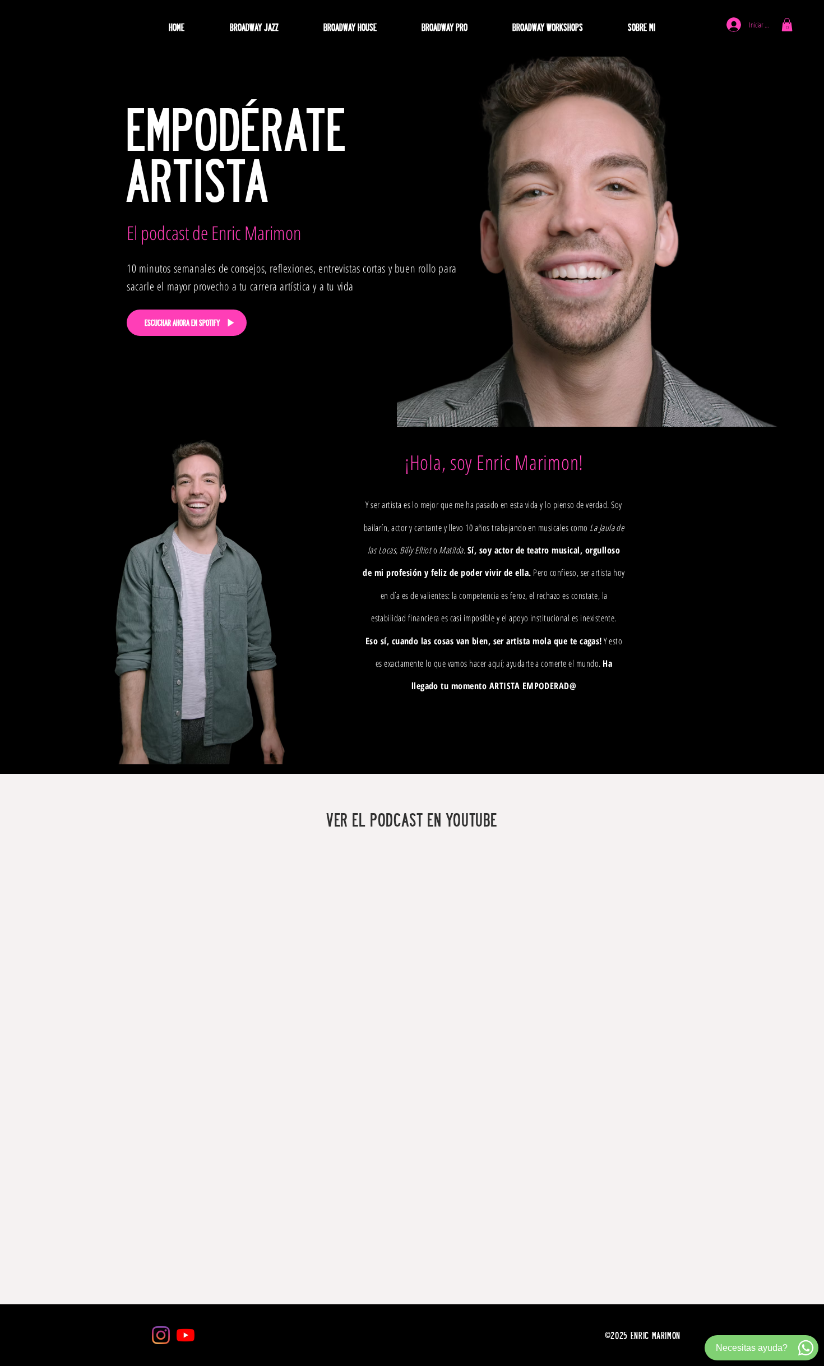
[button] (349, 27)
